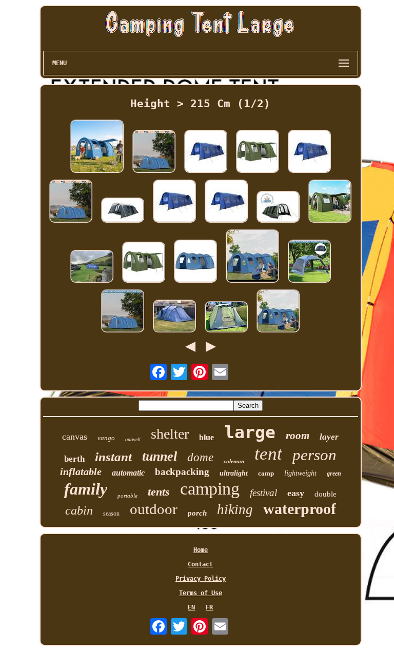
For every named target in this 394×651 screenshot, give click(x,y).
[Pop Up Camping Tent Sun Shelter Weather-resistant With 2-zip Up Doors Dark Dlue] (309, 262)
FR (209, 607)
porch (197, 513)
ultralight (234, 473)
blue (206, 437)
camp (266, 473)
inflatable (81, 471)
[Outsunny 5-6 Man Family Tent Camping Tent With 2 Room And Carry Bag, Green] (257, 152)
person (314, 455)
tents (159, 491)
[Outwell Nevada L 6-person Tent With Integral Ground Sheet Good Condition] (174, 317)
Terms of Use (200, 593)
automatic (128, 472)
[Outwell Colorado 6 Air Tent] (122, 211)
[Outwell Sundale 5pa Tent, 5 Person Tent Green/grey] (278, 207)
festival (263, 492)
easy (295, 493)
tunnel (159, 456)
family (85, 489)
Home (200, 550)
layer (329, 437)
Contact (200, 564)
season (111, 513)
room (297, 435)
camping (210, 488)
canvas (74, 436)
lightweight (300, 473)
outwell (133, 439)
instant (113, 457)
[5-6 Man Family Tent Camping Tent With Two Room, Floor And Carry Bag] (278, 312)
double (325, 494)
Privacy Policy (200, 578)
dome (200, 457)
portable (127, 495)
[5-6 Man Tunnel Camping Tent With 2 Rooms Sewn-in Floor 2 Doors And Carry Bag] (122, 312)
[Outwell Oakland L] (226, 318)
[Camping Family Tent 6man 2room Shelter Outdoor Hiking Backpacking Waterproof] (330, 202)
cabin (79, 510)
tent (268, 454)
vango (106, 438)
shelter (170, 434)
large (249, 432)
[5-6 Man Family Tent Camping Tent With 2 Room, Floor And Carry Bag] (252, 257)
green (334, 473)
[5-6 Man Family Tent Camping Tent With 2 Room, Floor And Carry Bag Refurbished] (97, 147)
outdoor (154, 509)
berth (74, 459)
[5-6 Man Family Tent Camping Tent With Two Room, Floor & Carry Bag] (195, 262)
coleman (234, 461)
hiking (235, 509)
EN (191, 607)
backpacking (182, 471)
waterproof (299, 508)
